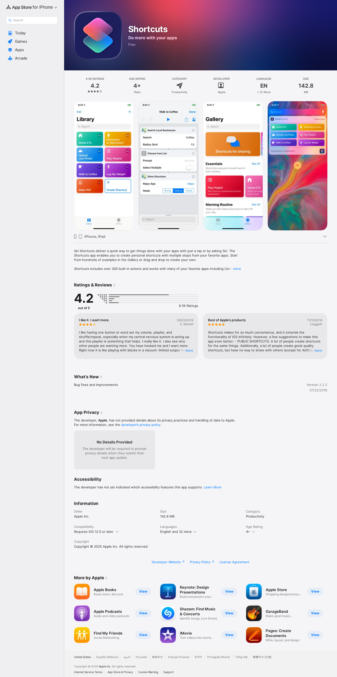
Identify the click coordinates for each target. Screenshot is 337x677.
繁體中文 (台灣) (262, 657)
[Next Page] (332, 336)
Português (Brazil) (218, 657)
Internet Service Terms (88, 672)
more (237, 269)
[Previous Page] (69, 336)
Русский (141, 657)
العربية (127, 657)
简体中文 (157, 657)
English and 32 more (176, 532)
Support (168, 672)
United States (82, 657)
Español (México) (107, 657)
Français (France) (178, 657)
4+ (248, 532)
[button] (31, 33)
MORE (189, 350)
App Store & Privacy (120, 672)
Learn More (213, 487)
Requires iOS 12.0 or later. (94, 532)
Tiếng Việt (241, 657)
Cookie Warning (148, 672)
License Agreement (234, 562)
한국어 (198, 657)
